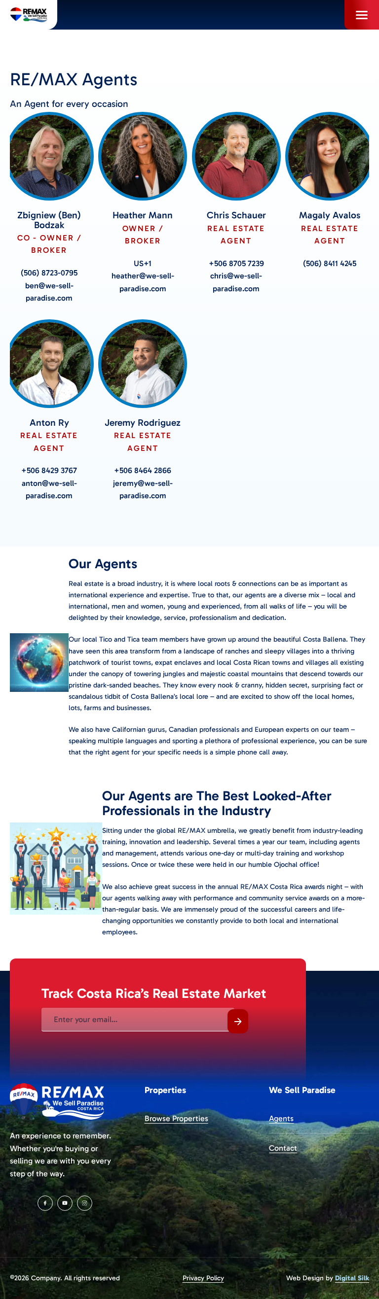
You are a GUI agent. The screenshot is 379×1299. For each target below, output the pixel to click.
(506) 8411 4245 (329, 263)
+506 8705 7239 (236, 263)
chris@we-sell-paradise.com (236, 282)
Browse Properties (176, 1118)
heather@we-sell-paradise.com (143, 282)
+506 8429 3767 (49, 470)
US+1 (143, 263)
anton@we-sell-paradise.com (49, 490)
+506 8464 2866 (142, 470)
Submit (237, 1021)
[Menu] (361, 15)
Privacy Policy (203, 1278)
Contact (283, 1148)
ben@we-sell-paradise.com (49, 292)
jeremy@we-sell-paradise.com (143, 490)
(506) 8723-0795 (49, 272)
